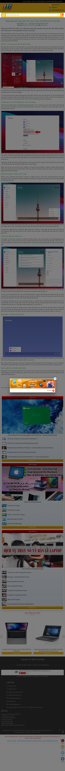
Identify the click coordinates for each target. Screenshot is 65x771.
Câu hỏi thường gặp (7, 723)
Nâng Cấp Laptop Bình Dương (15, 581)
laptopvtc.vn (11, 701)
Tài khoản (27, 732)
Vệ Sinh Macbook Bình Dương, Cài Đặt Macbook (20, 604)
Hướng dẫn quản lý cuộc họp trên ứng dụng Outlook (21, 452)
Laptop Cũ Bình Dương (29, 25)
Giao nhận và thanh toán (9, 717)
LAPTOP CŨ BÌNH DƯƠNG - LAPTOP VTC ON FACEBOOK (32, 665)
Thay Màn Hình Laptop (13, 505)
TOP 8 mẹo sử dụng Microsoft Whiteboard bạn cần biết (22, 443)
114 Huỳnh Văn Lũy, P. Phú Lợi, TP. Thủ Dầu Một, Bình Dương (25, 707)
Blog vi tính (48, 730)
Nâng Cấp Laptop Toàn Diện (15, 519)
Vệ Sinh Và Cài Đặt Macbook (32, 502)
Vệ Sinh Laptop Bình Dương (15, 586)
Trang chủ (28, 730)
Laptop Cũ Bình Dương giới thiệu (11, 714)
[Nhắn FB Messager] (62, 758)
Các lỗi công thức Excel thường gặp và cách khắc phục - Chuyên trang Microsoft (32, 435)
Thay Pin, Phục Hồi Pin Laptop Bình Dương (19, 572)
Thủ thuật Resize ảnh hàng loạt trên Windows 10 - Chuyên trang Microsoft (28, 457)
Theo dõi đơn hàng (7, 721)
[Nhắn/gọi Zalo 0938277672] (62, 752)
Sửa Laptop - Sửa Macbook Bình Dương (18, 577)
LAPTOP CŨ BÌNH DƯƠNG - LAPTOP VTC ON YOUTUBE (32, 676)
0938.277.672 (12, 686)
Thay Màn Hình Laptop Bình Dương (17, 590)
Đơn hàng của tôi (19, 732)
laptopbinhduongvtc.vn (14, 698)
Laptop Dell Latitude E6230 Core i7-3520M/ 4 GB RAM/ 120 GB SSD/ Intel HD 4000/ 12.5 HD (48, 650)
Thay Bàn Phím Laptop (13, 510)
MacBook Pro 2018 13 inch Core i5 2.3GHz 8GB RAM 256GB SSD (17, 650)
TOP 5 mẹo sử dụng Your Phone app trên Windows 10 (22, 438)
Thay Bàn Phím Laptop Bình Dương (17, 595)
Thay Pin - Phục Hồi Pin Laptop (16, 514)
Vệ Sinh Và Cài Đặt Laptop (14, 523)
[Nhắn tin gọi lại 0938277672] (62, 746)
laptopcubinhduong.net (14, 695)
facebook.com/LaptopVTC (16, 692)
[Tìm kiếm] (58, 15)
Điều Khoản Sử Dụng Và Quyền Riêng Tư (13, 725)
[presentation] (1, 636)
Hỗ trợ (4, 711)
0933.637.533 (13, 689)
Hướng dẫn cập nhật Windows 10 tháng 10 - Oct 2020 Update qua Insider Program (30, 447)
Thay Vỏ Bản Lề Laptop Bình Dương (32, 569)
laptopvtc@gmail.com (15, 704)
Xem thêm (33, 460)
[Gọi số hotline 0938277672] (62, 740)
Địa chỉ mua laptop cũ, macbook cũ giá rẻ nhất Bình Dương (42, 1)
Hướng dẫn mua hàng (8, 716)
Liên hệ (10, 682)
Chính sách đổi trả (7, 719)
